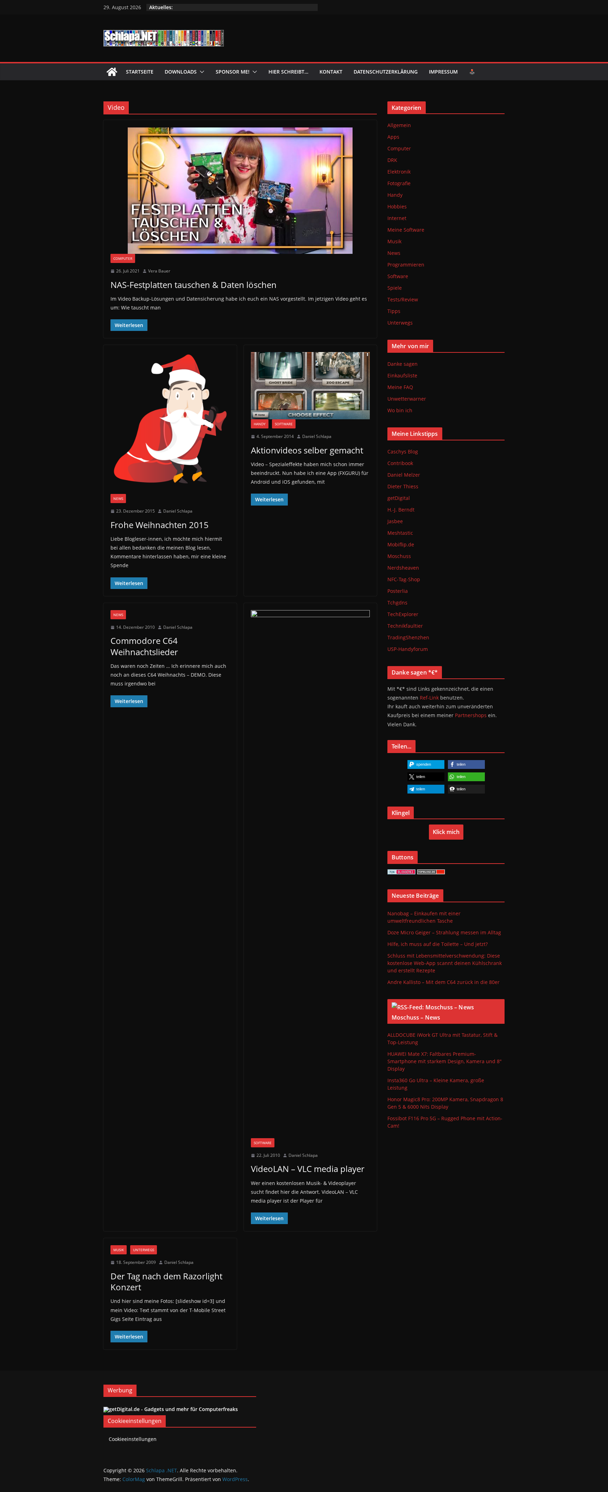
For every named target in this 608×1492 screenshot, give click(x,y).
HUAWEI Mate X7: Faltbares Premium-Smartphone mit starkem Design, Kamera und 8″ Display (444, 1061)
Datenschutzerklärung (386, 71)
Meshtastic (400, 532)
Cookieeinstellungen (133, 1439)
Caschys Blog (402, 451)
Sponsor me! (232, 71)
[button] (200, 72)
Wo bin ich (399, 410)
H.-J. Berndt (400, 509)
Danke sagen (402, 364)
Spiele (394, 287)
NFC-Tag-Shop (403, 579)
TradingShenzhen (408, 637)
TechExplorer (402, 614)
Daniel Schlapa (177, 511)
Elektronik (399, 171)
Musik (118, 1249)
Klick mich (446, 832)
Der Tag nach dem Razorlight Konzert (166, 1281)
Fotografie (399, 183)
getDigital (398, 498)
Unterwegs (143, 1249)
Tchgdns (397, 602)
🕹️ (472, 71)
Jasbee (395, 521)
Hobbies (397, 206)
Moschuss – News (416, 1017)
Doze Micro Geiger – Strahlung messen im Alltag (444, 932)
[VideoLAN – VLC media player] (310, 874)
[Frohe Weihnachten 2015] (170, 423)
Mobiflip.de (400, 544)
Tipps (393, 311)
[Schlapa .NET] (111, 71)
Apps (393, 136)
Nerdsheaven (403, 567)
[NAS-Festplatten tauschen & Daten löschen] (240, 190)
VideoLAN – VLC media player (308, 1168)
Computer (122, 258)
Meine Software (405, 229)
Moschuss (399, 556)
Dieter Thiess (402, 486)
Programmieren (405, 264)
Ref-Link (429, 697)
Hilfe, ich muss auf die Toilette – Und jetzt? (437, 944)
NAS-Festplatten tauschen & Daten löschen (193, 284)
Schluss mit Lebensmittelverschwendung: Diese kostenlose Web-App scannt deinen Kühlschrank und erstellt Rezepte (444, 963)
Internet (396, 218)
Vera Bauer (159, 271)
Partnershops (471, 715)
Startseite (139, 71)
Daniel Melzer (403, 474)
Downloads (181, 71)
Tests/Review (402, 299)
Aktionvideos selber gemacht (307, 450)
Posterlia (397, 591)
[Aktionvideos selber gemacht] (310, 385)
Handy (260, 423)
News (118, 498)
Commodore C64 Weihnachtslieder (144, 646)
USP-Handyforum (407, 649)
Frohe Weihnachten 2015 (159, 525)
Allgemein (399, 125)
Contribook (400, 463)
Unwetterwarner (406, 398)
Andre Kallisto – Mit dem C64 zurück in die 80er (443, 982)
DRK (392, 160)
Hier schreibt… (288, 71)
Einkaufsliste (402, 375)
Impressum (443, 71)
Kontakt (330, 71)
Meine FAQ (400, 387)
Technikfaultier (405, 625)
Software (284, 423)
